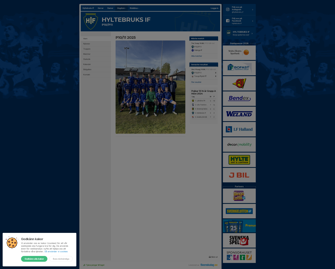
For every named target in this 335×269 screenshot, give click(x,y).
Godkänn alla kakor (34, 259)
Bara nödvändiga (61, 259)
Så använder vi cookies (56, 251)
